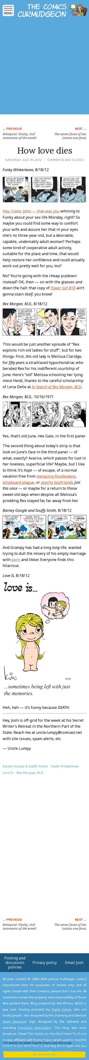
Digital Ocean (61, 1009)
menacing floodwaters (56, 476)
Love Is (8, 772)
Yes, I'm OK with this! (44, 1054)
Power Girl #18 (63, 287)
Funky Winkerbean (65, 766)
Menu (8, 13)
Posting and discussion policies (14, 962)
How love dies (44, 150)
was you (52, 211)
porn (16, 559)
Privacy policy (45, 962)
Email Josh (74, 962)
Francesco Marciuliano (34, 1028)
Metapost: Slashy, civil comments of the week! (20, 136)
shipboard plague (18, 482)
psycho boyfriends (57, 482)
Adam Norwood (14, 1021)
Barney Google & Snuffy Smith (25, 766)
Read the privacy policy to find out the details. (43, 1044)
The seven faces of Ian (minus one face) (70, 136)
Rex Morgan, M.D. (30, 772)
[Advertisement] (44, 67)
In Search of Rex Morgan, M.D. (57, 386)
